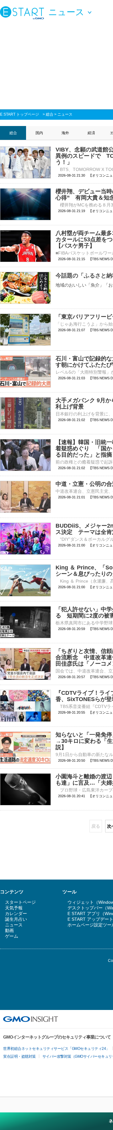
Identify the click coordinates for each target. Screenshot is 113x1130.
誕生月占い (16, 919)
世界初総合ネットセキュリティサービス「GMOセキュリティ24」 (56, 1048)
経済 (91, 133)
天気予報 (14, 907)
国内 (39, 133)
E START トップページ (19, 114)
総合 (49, 114)
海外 (65, 133)
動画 (9, 930)
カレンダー (16, 913)
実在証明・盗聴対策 (19, 1056)
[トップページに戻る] (23, 12)
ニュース (65, 114)
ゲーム (11, 936)
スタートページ (20, 902)
